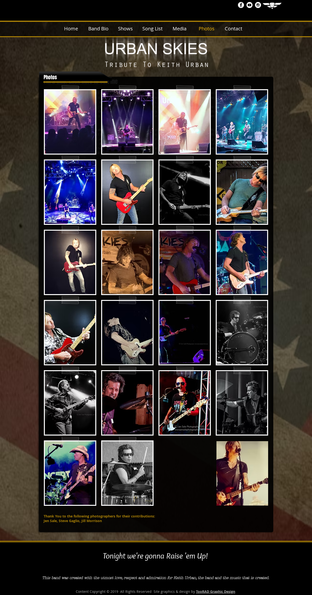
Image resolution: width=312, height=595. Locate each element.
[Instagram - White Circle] (258, 5)
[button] (70, 122)
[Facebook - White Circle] (241, 5)
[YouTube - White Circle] (249, 5)
